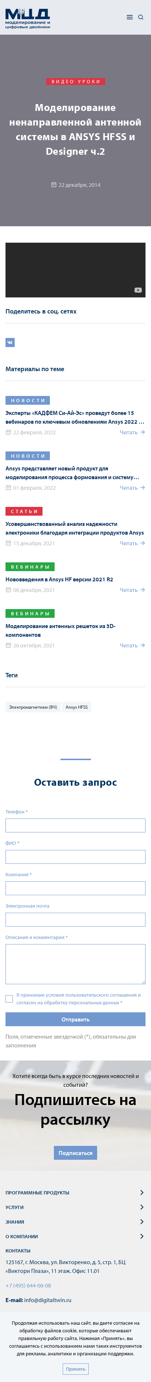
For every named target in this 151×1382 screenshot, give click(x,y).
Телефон (16, 811)
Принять (75, 1369)
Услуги (14, 1207)
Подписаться (75, 1152)
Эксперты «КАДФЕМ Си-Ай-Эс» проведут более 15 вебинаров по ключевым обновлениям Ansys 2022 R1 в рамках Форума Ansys (75, 417)
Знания (14, 1222)
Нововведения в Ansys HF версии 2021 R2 (59, 579)
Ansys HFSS (77, 707)
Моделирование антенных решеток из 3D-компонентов (60, 630)
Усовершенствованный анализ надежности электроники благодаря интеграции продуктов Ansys (74, 528)
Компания (18, 874)
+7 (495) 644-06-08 (28, 1285)
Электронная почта (27, 905)
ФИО (12, 843)
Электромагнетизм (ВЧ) (33, 707)
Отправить (75, 1019)
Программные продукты (37, 1192)
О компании (21, 1236)
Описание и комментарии (36, 937)
